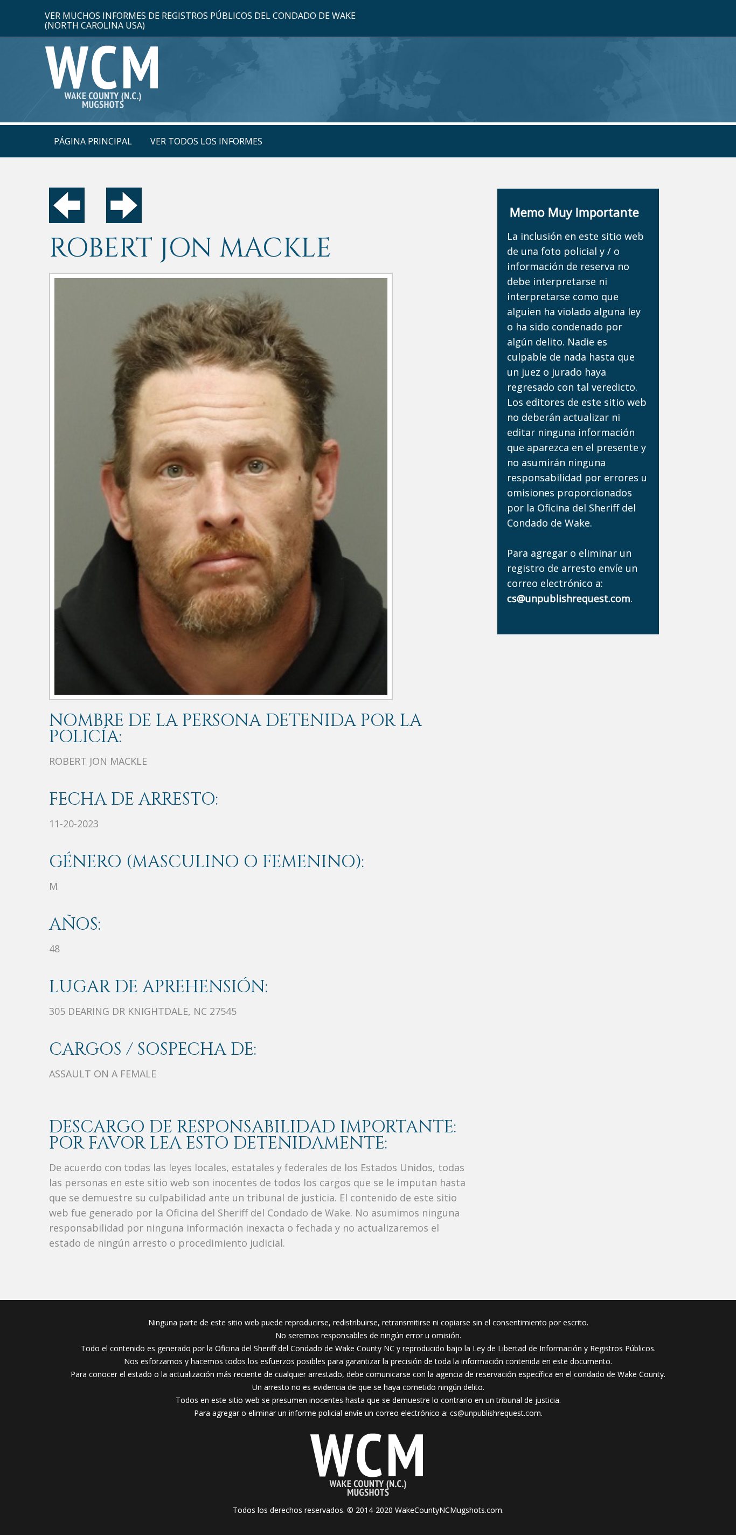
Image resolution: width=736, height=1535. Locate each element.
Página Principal (93, 141)
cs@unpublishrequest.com (495, 1413)
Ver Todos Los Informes (206, 141)
